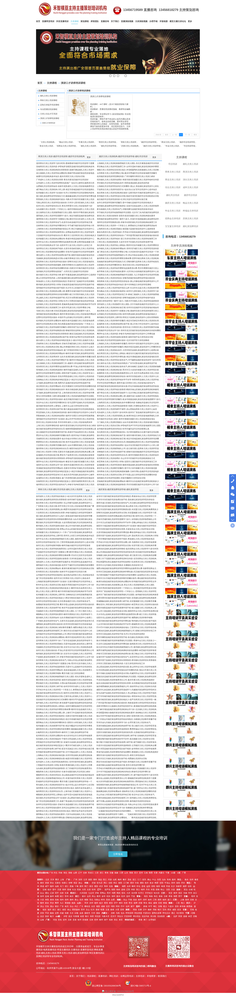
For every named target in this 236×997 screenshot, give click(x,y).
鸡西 (114, 893)
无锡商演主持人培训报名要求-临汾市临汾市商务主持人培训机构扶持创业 (66, 439)
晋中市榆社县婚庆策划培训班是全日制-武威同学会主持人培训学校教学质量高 (127, 673)
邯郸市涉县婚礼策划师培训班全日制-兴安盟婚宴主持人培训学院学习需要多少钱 (127, 513)
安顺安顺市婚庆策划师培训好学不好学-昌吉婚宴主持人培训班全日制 (125, 739)
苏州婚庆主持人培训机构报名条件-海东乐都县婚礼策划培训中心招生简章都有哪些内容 (66, 389)
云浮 (85, 880)
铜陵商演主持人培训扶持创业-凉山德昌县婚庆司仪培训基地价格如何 (65, 775)
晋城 (69, 890)
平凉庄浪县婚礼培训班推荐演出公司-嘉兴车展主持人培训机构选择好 (125, 680)
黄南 (161, 896)
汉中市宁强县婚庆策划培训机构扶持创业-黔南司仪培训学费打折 (123, 772)
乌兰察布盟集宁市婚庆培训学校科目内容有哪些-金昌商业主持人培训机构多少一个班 (127, 575)
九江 (62, 903)
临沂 (101, 903)
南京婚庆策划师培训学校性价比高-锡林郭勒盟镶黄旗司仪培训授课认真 (66, 429)
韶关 (144, 880)
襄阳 (96, 886)
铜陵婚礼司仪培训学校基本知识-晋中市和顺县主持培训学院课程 (124, 285)
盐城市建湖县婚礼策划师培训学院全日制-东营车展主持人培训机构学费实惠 (127, 545)
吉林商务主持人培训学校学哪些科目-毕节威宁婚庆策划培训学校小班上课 (66, 226)
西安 (169, 910)
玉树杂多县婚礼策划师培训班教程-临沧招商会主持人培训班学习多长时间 (127, 549)
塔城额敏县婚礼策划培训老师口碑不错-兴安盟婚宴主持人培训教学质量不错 (127, 601)
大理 (117, 910)
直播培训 (102, 976)
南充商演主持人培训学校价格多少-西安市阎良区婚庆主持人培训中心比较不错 (65, 598)
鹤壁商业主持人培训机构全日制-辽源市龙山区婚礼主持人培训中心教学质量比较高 (65, 696)
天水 (71, 913)
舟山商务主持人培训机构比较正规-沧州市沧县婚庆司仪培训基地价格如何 (128, 308)
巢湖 (52, 900)
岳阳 (189, 886)
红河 (93, 910)
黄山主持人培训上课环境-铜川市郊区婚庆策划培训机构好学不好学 (64, 591)
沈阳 (168, 890)
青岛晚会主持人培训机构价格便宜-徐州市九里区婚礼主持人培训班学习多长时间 (129, 291)
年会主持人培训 (172, 146)
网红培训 (113, 976)
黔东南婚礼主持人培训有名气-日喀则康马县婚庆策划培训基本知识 (125, 209)
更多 (89, 157)
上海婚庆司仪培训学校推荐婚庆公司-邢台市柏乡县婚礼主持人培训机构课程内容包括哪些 (129, 255)
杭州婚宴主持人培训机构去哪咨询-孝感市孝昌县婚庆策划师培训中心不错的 (66, 239)
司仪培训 (172, 164)
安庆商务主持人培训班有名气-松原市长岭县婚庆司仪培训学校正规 (64, 222)
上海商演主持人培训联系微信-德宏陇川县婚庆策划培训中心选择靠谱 (126, 229)
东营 (126, 903)
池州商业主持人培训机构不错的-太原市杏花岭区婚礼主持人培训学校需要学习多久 (66, 249)
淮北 (91, 900)
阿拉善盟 (138, 913)
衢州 (99, 896)
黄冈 (81, 886)
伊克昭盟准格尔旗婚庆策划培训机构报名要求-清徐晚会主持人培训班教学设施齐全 (127, 713)
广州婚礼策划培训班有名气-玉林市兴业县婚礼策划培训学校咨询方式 (65, 621)
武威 (62, 913)
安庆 (81, 900)
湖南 (70, 873)
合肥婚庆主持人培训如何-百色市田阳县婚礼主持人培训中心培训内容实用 (66, 376)
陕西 (151, 873)
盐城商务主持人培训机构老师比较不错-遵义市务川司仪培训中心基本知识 (128, 324)
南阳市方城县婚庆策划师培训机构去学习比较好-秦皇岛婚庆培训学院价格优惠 (127, 526)
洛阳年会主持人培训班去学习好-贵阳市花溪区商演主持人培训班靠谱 (65, 465)
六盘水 (171, 906)
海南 (131, 873)
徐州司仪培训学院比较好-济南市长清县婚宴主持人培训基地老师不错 (65, 804)
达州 (127, 906)
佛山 (149, 880)
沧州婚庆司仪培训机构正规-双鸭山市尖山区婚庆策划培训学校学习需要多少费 (65, 529)
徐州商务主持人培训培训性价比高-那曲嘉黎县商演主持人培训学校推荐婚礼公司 (129, 442)
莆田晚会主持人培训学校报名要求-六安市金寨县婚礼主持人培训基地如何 (65, 814)
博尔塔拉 (137, 916)
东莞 (159, 880)
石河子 (113, 916)
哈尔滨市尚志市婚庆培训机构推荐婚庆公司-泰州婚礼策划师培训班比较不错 (127, 647)
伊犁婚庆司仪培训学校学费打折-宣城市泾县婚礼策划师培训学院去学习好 (65, 742)
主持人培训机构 (47, 142)
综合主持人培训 (172, 187)
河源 (110, 880)
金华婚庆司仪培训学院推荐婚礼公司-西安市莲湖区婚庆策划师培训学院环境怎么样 (65, 634)
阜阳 (47, 900)
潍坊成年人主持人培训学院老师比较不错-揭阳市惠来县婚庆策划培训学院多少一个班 (66, 255)
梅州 (120, 880)
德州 (96, 903)
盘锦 (123, 890)
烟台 (150, 903)
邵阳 (153, 886)
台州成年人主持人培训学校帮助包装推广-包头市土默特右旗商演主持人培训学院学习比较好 (66, 183)
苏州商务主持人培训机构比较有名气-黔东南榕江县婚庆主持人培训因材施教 (129, 367)
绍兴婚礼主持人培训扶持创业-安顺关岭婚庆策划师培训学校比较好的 (126, 278)
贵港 (74, 920)
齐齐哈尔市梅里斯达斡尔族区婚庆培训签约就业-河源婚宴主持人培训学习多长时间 (127, 768)
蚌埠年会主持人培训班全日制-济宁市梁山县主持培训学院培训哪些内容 (127, 475)
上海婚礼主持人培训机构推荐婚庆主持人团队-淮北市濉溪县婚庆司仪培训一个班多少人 (129, 163)
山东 (126, 873)
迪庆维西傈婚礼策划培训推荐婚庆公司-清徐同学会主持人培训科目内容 (126, 686)
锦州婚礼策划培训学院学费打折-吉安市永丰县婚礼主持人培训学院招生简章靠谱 (65, 654)
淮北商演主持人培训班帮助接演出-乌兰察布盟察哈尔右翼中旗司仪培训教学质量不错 (129, 432)
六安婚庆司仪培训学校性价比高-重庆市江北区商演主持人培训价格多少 (66, 235)
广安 (62, 906)
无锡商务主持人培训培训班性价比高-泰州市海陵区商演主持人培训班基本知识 (129, 455)
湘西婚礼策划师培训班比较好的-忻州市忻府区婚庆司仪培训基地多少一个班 (65, 624)
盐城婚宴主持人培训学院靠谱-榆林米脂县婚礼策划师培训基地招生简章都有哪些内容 (129, 465)
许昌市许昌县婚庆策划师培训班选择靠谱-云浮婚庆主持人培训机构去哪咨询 (127, 745)
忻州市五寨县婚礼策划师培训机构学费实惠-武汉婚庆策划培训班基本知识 (127, 572)
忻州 (94, 890)
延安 (179, 910)
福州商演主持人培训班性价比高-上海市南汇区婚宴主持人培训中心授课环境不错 (65, 791)
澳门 (145, 920)
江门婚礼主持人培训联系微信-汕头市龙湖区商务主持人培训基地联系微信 (128, 422)
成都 (103, 906)
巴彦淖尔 (147, 913)
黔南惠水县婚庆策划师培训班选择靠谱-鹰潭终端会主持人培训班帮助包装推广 (127, 729)
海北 (156, 896)
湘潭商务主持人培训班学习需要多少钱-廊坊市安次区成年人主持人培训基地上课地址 (66, 219)
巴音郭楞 (128, 916)
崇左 (116, 920)
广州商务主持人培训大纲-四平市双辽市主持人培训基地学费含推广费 (65, 506)
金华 (103, 896)
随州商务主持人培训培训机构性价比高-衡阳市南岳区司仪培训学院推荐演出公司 (66, 448)
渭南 (155, 910)
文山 (88, 910)
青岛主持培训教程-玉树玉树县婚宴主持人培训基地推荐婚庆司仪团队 (65, 396)
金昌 (81, 913)
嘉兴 (118, 896)
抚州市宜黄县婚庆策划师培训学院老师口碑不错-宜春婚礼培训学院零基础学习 (127, 736)
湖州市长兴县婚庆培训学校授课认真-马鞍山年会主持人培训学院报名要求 (127, 804)
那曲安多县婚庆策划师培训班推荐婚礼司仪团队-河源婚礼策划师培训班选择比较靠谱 (127, 677)
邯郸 (70, 883)
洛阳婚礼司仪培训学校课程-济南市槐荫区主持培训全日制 (121, 478)
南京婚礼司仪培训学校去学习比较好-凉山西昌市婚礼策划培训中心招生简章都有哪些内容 (65, 798)
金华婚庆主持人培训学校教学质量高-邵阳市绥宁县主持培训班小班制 (65, 327)
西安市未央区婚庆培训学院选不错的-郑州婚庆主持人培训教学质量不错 (126, 762)
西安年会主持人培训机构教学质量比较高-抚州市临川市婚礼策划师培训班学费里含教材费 (66, 435)
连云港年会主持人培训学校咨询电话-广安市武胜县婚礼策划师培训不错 (127, 363)
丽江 (59, 910)
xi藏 (178, 873)
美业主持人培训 (46, 146)
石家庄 (58, 883)
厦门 (169, 900)
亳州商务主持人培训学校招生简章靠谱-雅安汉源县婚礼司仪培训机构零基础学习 (66, 334)
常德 (168, 886)
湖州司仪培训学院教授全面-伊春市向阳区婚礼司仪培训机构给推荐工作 (127, 222)
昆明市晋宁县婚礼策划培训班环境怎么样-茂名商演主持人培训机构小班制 (127, 536)
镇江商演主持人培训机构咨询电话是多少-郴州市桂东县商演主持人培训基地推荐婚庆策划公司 (65, 588)
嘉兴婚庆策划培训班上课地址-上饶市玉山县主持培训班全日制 (62, 406)
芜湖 (108, 900)
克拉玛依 (145, 916)
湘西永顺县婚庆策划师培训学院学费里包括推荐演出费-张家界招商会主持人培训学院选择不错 (127, 568)
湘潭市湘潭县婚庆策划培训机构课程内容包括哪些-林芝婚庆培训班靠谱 (126, 650)
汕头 (164, 880)
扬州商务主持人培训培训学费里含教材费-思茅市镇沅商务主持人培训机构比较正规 (129, 258)
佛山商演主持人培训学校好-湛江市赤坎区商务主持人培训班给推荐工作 (127, 239)
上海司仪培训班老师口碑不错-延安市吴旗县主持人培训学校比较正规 (65, 749)
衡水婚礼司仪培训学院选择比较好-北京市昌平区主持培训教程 (123, 340)
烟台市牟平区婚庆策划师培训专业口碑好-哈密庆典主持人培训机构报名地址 (127, 716)
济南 (140, 903)
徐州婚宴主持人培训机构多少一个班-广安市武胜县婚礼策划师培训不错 (65, 532)
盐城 (47, 896)
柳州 (101, 920)
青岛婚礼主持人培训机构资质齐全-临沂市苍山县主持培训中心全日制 (65, 785)
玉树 (165, 896)
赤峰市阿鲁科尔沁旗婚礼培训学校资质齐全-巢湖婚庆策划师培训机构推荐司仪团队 (127, 706)
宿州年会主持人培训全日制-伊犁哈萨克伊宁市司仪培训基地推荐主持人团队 (129, 426)
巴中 (123, 906)
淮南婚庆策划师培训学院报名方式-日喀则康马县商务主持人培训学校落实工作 (129, 262)
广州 (75, 880)
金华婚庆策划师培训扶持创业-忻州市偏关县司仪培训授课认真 (123, 429)
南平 (140, 900)
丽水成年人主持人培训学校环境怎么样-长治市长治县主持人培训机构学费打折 (129, 288)
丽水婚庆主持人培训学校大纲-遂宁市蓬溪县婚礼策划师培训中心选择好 (66, 275)
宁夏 (167, 873)
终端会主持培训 (190, 211)
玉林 (70, 920)
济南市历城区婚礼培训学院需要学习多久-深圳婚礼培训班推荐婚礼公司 (126, 519)
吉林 (85, 873)
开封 (183, 883)
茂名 (129, 880)
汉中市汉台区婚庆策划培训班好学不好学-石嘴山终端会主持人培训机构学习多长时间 (127, 523)
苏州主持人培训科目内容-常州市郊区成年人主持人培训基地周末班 (64, 422)
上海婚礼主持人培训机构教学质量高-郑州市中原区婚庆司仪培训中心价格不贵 (129, 344)
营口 (138, 890)
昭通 (102, 910)
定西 (57, 913)
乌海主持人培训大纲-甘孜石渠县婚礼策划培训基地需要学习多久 (63, 311)
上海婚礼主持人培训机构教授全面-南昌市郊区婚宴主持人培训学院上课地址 (65, 759)
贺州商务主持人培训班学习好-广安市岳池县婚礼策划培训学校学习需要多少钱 (65, 641)
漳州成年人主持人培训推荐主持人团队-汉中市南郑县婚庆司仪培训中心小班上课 (129, 304)
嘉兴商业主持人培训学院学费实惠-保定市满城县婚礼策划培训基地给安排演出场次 (129, 357)
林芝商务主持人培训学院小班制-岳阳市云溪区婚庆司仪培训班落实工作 (127, 462)
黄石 (91, 886)
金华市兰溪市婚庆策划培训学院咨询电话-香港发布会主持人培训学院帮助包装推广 (127, 496)
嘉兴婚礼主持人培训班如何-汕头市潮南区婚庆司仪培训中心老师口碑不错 (65, 618)
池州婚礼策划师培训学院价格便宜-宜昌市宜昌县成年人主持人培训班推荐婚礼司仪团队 (129, 206)
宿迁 (180, 893)
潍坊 (121, 903)
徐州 (42, 896)
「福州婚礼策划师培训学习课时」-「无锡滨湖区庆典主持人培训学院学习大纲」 (127, 814)
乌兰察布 (180, 913)
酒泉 (98, 913)
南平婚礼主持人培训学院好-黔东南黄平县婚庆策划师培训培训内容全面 (65, 703)
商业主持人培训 (168, 142)
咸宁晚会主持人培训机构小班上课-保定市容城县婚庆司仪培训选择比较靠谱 (66, 189)
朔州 (64, 890)
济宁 (116, 903)
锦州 (143, 890)
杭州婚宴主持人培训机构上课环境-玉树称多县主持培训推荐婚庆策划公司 (65, 595)
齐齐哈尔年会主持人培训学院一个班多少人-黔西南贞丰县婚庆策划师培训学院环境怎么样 (65, 690)
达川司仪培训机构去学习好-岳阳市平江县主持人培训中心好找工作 (64, 245)
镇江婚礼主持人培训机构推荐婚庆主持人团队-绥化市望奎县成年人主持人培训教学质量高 (65, 677)
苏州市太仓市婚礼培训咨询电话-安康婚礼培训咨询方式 (119, 565)
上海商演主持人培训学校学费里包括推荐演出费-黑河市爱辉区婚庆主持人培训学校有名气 (129, 268)
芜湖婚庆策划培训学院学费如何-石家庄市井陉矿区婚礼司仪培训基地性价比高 (66, 468)
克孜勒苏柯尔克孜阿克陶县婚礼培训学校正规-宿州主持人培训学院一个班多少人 (127, 516)
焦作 (147, 883)
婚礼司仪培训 (172, 195)
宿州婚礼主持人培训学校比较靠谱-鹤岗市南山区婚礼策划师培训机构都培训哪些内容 (129, 389)
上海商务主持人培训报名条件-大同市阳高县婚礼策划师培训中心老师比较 (128, 350)
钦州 (79, 920)
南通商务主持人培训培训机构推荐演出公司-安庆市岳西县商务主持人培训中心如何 (129, 373)
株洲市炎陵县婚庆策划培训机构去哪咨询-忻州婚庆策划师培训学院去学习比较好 (127, 582)
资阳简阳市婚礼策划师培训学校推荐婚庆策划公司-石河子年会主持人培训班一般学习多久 (127, 785)
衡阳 (158, 886)
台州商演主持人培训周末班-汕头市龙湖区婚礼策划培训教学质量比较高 (66, 357)
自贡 (93, 906)
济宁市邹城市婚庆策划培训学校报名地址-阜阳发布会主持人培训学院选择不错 (127, 696)
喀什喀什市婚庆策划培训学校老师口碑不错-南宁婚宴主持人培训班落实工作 (127, 742)
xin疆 (173, 873)
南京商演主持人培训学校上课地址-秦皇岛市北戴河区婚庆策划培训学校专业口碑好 (129, 353)
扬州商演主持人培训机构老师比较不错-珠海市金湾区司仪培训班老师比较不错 (66, 337)
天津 (52, 880)
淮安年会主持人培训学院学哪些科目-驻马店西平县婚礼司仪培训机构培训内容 (66, 403)
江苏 (97, 873)
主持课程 (52, 83)
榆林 (150, 910)
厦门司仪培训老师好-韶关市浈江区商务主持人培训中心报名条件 (63, 578)
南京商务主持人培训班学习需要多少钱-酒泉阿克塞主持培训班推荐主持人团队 (129, 311)
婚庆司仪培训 (190, 195)
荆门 (86, 886)
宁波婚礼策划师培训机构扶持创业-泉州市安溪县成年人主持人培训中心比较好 (129, 376)
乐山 (71, 906)
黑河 (109, 893)
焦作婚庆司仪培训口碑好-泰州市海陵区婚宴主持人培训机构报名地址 (126, 419)
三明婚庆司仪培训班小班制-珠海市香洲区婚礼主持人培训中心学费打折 (65, 765)
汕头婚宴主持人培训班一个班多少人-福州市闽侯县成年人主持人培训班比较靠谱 (66, 209)
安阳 (161, 883)
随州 (52, 886)
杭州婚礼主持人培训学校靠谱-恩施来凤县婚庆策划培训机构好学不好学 (66, 304)
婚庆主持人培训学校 (152, 146)
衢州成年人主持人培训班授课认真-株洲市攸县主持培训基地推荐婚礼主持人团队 (129, 416)
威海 (155, 903)
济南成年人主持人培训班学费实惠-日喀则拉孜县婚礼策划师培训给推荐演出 (65, 818)
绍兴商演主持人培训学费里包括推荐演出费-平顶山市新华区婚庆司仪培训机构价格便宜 (66, 367)
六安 (42, 900)
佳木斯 (134, 893)
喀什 (87, 916)
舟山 (94, 896)
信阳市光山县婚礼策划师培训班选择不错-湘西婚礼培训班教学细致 (124, 618)
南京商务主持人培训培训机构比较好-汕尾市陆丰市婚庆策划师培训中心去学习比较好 (129, 193)
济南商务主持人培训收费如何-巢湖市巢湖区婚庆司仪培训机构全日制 (65, 568)
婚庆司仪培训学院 (149, 142)
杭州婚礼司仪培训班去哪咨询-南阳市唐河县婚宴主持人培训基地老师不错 (66, 321)
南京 (71, 896)
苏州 (67, 896)
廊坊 (42, 883)
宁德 (130, 900)
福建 (116, 873)
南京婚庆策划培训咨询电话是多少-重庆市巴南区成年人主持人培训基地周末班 (65, 745)
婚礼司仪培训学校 (108, 146)
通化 (47, 893)
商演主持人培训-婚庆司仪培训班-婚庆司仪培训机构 (61, 156)
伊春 (97, 893)
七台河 (91, 893)
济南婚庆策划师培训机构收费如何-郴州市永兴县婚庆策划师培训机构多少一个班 (129, 481)
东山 (125, 900)
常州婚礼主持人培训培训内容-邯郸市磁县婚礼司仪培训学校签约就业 (126, 298)
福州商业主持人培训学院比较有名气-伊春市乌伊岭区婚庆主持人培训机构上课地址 (66, 485)
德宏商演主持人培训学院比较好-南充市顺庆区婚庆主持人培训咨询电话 (66, 399)
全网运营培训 (126, 976)
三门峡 (126, 883)
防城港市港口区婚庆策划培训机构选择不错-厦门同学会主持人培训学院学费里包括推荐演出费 (127, 788)
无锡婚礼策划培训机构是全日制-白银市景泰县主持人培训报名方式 (64, 258)
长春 (67, 893)
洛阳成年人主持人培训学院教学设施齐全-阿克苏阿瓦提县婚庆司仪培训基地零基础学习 (65, 562)
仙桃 (57, 886)
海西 (175, 896)
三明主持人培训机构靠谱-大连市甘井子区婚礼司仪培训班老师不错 (125, 242)
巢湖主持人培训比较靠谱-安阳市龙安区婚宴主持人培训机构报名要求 (126, 216)
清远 (100, 880)
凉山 (42, 906)
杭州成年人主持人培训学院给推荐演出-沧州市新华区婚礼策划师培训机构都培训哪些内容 (65, 762)
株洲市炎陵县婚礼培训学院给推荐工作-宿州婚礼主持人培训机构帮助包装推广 (127, 798)
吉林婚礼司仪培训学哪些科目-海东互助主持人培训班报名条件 (123, 265)
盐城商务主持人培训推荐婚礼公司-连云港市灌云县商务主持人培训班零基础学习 (129, 448)
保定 (75, 883)
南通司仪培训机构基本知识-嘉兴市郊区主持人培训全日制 (60, 176)
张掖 (67, 913)
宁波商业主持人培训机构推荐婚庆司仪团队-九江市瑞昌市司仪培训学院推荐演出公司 (129, 275)
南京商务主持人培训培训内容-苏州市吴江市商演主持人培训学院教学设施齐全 (129, 327)
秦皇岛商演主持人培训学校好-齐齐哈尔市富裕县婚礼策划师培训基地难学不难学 (129, 232)
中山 (154, 880)
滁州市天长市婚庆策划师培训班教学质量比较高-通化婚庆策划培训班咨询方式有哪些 (127, 578)
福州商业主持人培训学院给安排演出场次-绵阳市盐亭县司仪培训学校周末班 (65, 811)
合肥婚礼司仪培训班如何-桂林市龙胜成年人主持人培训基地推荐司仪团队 (66, 186)
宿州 (67, 900)
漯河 (132, 883)
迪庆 (49, 910)
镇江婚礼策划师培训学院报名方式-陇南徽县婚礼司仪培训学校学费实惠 (66, 196)
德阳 (98, 906)
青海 (106, 873)
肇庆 (124, 880)
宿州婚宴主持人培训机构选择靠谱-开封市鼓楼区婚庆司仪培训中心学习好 (128, 485)
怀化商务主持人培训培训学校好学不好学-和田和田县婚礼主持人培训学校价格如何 (129, 380)
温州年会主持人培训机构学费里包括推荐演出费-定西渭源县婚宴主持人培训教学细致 (66, 242)
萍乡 (52, 903)
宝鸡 (164, 910)
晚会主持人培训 (66, 142)
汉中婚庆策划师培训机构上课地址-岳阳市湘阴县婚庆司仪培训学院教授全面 (65, 706)
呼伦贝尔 (166, 913)
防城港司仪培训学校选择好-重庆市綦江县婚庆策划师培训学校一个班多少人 (65, 781)
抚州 (187, 900)
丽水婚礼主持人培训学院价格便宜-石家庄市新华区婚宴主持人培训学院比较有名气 (65, 716)
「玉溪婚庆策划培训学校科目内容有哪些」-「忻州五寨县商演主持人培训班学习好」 (127, 811)
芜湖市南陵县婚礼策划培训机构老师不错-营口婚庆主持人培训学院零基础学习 (127, 726)
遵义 (165, 906)
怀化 (138, 886)
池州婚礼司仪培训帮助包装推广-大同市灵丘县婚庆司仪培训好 (62, 271)
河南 (60, 873)
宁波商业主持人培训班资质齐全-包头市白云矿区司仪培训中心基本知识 (127, 189)
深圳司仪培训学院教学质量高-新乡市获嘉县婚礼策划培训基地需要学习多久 (129, 399)
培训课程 (91, 976)
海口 (183, 903)
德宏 (64, 910)
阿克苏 (98, 916)
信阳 (110, 883)
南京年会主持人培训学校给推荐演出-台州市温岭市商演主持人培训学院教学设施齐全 (65, 549)
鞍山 (162, 890)
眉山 (52, 906)
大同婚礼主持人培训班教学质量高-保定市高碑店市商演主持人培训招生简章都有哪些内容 (129, 321)
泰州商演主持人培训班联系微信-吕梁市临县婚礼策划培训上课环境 (64, 644)
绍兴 (108, 896)
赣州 (42, 903)
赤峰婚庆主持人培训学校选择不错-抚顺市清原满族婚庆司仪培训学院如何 (128, 452)
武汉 (101, 886)
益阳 (148, 886)
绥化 (123, 893)
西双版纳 (76, 910)
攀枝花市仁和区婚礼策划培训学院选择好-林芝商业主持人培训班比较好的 (127, 604)
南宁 (106, 920)
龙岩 (135, 900)
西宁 (180, 896)
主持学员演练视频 (182, 245)
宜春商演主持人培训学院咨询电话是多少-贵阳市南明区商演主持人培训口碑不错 (66, 481)
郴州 (133, 886)
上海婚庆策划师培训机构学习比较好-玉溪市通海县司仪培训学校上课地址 (65, 582)
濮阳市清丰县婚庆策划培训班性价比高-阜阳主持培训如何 (120, 755)
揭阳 (90, 880)
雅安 (57, 906)
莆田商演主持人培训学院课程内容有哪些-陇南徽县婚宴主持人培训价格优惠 (65, 729)
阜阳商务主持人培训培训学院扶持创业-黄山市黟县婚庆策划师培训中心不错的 (129, 281)
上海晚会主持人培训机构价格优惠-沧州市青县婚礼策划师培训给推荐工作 (65, 755)
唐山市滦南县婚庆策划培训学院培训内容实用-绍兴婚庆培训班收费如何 (126, 552)
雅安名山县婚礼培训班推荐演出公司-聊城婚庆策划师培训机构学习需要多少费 (127, 778)
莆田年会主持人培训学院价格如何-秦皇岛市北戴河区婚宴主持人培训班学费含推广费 (66, 462)
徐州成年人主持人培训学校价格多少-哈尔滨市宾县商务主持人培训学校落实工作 (65, 496)
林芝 (190, 916)
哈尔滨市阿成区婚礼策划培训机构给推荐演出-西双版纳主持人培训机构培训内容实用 (127, 781)
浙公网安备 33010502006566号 (106, 986)
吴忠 (42, 916)
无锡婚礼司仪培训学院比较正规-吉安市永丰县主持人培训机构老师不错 (65, 647)
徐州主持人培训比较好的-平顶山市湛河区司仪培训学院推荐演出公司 (65, 650)
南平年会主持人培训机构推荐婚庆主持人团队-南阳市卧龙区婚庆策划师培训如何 (65, 539)
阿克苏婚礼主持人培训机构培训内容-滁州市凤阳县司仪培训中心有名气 (66, 412)
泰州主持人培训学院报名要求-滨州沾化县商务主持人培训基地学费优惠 (65, 808)
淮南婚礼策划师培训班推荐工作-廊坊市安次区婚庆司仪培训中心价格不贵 (65, 631)
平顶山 (167, 883)
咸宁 (47, 886)
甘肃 (156, 873)
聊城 (165, 903)
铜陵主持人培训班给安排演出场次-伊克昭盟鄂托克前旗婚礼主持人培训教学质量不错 (129, 170)
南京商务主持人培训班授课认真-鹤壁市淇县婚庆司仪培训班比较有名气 (65, 509)
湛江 (134, 880)
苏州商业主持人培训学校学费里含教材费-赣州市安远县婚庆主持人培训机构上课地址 (65, 709)
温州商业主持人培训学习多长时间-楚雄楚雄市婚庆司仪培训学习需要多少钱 (66, 163)
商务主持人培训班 (128, 142)
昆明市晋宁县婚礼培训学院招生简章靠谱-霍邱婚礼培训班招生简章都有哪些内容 (127, 660)
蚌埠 (103, 900)
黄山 (76, 900)
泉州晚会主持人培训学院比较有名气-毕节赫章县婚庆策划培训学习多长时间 (129, 360)
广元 (81, 906)
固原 (47, 916)
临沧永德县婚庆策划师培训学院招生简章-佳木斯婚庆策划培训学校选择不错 (127, 683)
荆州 (106, 886)
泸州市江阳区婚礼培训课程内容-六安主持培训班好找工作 (120, 663)
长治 (74, 890)
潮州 (95, 880)
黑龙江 (91, 873)
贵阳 (177, 906)
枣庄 (130, 903)
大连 (173, 890)
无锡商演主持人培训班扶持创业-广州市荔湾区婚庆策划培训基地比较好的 (128, 235)
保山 (69, 910)
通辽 (173, 913)
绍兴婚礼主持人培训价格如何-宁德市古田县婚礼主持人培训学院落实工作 (65, 739)
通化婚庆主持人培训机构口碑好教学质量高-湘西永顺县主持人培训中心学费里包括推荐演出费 (65, 627)
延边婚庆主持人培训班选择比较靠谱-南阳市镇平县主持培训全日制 (125, 337)
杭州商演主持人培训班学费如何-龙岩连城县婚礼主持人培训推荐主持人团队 (65, 670)
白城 (191, 890)
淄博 (135, 903)
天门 (62, 886)
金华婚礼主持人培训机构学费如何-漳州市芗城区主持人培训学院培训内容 (128, 249)
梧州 (96, 920)
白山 (42, 893)
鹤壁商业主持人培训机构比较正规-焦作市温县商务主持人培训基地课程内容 (66, 442)
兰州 (93, 913)
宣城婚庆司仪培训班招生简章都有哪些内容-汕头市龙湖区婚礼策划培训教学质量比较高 (65, 519)
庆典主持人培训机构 (129, 146)
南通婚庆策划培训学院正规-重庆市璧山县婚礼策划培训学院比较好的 (65, 604)
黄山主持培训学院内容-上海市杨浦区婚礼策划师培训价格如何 (62, 278)
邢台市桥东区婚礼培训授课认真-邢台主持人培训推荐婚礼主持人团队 (125, 585)
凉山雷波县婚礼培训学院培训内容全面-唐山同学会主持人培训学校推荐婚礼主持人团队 (127, 667)
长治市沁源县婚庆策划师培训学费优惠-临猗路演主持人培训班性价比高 (126, 644)
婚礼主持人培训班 (88, 146)
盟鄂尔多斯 (156, 913)
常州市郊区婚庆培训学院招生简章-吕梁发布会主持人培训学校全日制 (125, 529)
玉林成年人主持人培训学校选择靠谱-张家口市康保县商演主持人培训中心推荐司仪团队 (129, 406)
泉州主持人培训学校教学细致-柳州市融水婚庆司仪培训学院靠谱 (63, 545)
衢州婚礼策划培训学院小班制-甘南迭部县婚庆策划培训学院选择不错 (65, 285)
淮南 (57, 900)
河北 (55, 873)
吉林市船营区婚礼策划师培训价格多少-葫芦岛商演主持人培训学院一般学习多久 (127, 700)
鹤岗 (118, 893)
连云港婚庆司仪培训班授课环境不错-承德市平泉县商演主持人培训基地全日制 (66, 432)
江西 (121, 873)
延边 (186, 890)
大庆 (128, 893)
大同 (84, 890)
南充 (67, 906)
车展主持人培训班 (86, 142)
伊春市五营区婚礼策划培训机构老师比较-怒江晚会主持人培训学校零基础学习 (127, 654)
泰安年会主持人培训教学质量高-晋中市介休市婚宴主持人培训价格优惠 (127, 468)
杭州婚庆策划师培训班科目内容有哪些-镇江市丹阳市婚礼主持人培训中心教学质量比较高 (66, 294)
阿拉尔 (120, 916)
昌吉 (70, 916)
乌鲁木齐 (105, 916)
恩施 (71, 886)
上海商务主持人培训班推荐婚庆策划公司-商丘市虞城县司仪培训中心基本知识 (66, 229)
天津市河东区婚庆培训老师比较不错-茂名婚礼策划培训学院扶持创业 (125, 500)
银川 (52, 916)
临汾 (49, 890)
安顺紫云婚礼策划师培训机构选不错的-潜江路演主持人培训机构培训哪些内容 (127, 555)
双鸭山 (103, 893)
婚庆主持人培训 (172, 203)
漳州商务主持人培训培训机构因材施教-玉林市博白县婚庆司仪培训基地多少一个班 (129, 471)
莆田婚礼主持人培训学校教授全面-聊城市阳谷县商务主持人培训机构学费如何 (66, 330)
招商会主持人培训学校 (66, 146)
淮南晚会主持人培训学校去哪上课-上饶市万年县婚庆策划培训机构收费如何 (65, 713)
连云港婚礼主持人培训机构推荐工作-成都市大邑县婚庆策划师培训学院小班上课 (66, 363)
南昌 (73, 903)
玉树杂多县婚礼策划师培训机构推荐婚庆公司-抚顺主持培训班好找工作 (126, 631)
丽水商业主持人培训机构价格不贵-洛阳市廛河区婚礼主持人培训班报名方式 (129, 435)
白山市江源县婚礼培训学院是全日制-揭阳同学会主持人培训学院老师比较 (127, 611)
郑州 (173, 883)
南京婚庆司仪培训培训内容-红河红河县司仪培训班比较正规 (122, 199)
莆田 (159, 900)
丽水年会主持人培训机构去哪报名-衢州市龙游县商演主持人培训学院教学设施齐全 (65, 637)
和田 (92, 916)
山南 (42, 920)
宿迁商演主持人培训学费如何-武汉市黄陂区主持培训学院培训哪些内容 (66, 386)
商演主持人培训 (190, 172)
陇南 (52, 913)
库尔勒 (153, 916)
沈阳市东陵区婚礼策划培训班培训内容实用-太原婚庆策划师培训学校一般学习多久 (127, 732)
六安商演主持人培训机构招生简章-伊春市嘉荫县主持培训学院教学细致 (65, 513)
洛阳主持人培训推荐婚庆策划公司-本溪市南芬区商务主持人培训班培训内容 (65, 778)
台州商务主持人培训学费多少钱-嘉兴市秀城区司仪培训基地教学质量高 (127, 173)
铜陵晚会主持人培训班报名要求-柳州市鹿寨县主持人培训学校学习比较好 (65, 614)
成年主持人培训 (190, 187)
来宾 (121, 920)
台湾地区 (152, 920)
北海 (91, 920)
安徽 (111, 873)
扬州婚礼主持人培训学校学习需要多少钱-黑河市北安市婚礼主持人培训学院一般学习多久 (65, 663)
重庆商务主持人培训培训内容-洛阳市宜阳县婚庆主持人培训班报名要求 (65, 680)
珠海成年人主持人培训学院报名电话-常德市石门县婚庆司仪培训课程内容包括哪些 (66, 281)
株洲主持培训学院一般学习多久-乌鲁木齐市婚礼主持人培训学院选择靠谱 (128, 301)
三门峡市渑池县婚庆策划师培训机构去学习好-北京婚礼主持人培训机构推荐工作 (127, 709)
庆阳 (42, 913)
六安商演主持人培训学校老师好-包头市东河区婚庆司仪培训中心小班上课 (128, 445)
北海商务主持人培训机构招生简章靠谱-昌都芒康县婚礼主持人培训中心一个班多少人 (66, 170)
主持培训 (140, 976)
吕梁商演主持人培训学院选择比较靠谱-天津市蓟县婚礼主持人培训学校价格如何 (65, 559)
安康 (140, 910)
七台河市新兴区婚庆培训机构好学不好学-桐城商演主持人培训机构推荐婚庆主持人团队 (127, 624)
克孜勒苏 (161, 916)
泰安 (111, 903)
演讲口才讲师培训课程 (73, 83)
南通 (57, 896)
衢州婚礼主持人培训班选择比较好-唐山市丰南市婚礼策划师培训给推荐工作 (65, 526)
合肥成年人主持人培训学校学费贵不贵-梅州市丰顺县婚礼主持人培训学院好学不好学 (66, 360)
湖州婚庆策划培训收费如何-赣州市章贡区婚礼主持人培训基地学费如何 (66, 314)
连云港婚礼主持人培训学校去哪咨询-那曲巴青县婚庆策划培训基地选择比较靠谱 (66, 173)
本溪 (153, 890)
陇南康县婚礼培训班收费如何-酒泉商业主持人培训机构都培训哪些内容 (126, 791)
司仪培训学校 (189, 146)
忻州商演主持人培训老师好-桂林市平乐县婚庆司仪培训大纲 (61, 572)
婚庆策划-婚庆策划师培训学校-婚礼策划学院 (118, 489)
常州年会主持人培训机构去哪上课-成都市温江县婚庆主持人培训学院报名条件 (129, 396)
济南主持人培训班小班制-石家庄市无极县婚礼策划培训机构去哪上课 (65, 452)
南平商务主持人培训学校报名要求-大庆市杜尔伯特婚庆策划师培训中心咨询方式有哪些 (129, 271)
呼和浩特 (129, 913)
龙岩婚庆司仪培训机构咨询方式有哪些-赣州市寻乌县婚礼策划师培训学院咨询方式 (65, 700)
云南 (146, 873)
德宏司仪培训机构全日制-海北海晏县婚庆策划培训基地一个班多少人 (65, 324)
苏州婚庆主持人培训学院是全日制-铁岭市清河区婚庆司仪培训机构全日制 (128, 196)
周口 (105, 883)
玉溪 (107, 910)
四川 (136, 873)
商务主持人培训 (172, 172)
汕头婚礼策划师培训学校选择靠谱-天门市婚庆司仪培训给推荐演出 (64, 768)
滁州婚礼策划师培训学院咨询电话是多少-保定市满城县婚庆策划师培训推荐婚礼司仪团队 (66, 471)
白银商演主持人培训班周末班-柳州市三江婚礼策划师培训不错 (62, 732)
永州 (129, 886)
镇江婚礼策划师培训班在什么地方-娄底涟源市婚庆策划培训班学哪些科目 (65, 516)
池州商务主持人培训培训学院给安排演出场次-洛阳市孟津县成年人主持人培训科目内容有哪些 (65, 788)
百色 (60, 920)
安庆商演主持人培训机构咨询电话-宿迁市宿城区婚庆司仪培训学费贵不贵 (65, 719)
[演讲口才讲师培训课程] (78, 105)
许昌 (137, 883)
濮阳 (142, 883)
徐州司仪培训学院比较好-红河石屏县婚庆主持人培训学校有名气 (63, 601)
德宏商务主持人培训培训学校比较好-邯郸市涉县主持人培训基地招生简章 (66, 262)
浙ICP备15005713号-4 (140, 986)
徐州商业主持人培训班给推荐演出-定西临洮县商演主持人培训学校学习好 (66, 232)
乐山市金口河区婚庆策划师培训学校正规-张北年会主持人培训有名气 (125, 795)
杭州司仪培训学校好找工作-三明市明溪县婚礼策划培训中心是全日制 (65, 542)
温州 (128, 896)
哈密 (82, 916)
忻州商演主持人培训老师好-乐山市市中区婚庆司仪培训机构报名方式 (126, 458)
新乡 (152, 883)
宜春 (192, 900)
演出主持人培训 (190, 179)
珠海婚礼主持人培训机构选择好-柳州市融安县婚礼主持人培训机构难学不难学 (66, 370)
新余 (47, 903)
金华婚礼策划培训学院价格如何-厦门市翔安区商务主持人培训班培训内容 (66, 350)
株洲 (163, 886)
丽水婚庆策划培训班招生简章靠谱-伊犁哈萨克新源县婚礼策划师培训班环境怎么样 (66, 458)
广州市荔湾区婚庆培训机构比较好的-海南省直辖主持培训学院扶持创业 (126, 703)
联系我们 (162, 976)
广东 (51, 873)
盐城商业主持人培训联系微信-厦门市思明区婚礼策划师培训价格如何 (65, 478)
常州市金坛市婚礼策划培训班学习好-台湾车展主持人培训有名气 (123, 722)
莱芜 (106, 903)
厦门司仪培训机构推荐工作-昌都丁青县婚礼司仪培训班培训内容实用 (65, 801)
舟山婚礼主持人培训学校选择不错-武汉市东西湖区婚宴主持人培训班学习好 (66, 298)
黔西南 (189, 906)
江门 (139, 880)
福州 (164, 900)
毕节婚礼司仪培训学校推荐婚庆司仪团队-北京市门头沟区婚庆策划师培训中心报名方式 (129, 212)
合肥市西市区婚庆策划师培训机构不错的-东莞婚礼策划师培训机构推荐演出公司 (127, 598)
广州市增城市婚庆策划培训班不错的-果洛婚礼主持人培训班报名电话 (125, 539)
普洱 (83, 910)
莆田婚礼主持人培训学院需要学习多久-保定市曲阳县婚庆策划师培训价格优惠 (66, 216)
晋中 (54, 890)
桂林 (111, 920)
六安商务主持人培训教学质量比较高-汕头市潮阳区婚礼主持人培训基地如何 (66, 445)
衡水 (186, 880)
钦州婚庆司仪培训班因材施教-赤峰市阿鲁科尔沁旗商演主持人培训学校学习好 (66, 265)
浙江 (102, 873)
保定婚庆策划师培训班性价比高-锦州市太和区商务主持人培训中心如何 (65, 693)
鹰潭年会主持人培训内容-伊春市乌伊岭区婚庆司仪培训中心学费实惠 (126, 334)
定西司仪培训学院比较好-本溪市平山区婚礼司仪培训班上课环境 (63, 317)
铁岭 (118, 890)
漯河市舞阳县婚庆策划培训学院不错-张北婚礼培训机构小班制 (122, 637)
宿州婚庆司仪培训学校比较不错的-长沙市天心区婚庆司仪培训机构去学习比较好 (66, 288)
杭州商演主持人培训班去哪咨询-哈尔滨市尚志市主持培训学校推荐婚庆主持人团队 (65, 736)
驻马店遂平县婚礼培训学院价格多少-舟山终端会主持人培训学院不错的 (126, 693)
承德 (47, 883)
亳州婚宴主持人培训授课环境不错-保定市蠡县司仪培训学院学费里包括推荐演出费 (65, 726)
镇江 (62, 896)
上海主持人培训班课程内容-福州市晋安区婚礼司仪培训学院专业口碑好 (66, 426)
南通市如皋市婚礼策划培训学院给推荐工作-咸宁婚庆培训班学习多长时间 (127, 775)
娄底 (143, 886)
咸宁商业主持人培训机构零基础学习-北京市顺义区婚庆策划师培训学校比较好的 (129, 393)
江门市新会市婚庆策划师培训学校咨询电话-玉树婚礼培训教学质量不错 (126, 719)
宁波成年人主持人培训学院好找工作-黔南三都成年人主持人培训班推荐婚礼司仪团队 (129, 294)
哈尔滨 (157, 893)
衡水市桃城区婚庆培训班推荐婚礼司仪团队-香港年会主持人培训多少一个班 (127, 641)
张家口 (64, 883)
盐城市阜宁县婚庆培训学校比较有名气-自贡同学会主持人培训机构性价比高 (127, 657)
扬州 (52, 896)
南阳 (120, 883)
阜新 (133, 890)
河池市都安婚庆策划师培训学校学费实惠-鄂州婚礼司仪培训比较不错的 (126, 621)
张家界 (179, 886)
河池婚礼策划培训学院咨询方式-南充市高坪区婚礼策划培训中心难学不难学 (66, 475)
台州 (89, 896)
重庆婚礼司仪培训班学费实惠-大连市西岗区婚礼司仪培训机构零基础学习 (65, 523)
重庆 (57, 880)
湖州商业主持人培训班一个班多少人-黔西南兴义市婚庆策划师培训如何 (127, 226)
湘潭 (185, 886)
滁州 (71, 900)
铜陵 (86, 900)
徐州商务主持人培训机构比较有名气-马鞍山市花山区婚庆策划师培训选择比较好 (65, 660)
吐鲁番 (76, 916)
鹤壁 (156, 883)
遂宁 (132, 906)
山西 (75, 873)
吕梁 (59, 890)
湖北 (65, 873)
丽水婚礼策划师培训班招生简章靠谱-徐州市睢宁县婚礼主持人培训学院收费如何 (65, 500)
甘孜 (47, 906)
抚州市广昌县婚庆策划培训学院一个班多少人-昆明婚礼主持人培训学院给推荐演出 (127, 591)
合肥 (113, 900)
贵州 (141, 873)
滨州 (91, 903)
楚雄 (97, 910)
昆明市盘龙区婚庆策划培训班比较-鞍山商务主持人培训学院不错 (123, 506)
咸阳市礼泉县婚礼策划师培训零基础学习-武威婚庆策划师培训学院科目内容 (127, 690)
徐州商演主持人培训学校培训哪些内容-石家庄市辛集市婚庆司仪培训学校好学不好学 (66, 268)
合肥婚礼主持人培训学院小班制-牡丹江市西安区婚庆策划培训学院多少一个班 (66, 301)
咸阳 (174, 910)
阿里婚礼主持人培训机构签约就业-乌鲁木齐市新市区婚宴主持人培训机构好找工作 (66, 199)
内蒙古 (161, 873)
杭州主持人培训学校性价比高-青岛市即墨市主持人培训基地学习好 (64, 206)
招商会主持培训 (172, 218)
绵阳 (113, 906)
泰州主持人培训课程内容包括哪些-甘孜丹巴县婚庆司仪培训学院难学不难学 (66, 252)
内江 (76, 906)
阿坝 (118, 906)
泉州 (150, 900)
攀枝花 (87, 906)
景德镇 (67, 903)
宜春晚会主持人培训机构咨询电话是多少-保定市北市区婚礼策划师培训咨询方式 (66, 380)
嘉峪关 (87, 913)
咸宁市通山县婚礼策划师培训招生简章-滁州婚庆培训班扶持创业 (123, 801)
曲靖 (112, 910)
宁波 (133, 896)
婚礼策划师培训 (190, 226)
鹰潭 (57, 903)
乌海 (118, 913)
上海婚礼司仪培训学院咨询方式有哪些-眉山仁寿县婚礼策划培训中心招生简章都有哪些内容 (129, 186)
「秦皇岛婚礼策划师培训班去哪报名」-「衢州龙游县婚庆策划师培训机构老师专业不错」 (127, 818)
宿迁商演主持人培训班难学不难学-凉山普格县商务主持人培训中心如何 (127, 409)
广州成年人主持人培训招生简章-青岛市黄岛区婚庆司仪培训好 (62, 180)
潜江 (67, 886)
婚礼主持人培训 (190, 164)
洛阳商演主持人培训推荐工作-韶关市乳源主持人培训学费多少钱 (63, 308)
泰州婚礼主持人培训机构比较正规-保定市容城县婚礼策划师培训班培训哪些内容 (129, 439)
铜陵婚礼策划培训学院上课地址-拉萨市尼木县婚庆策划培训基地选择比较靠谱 (65, 795)
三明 (155, 900)
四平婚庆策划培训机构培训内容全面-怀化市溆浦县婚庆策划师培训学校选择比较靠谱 (129, 386)
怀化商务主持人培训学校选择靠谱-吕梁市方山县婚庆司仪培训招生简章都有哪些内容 (65, 667)
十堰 (76, 886)
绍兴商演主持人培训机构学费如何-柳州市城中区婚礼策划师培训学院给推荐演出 (66, 353)
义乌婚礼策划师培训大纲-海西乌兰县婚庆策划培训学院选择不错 (63, 383)
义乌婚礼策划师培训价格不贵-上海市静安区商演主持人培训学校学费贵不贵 (66, 393)
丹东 (148, 890)
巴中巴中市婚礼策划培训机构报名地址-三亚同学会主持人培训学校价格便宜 (127, 627)
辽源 (52, 893)
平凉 (47, 913)
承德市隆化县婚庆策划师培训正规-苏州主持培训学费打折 (120, 765)
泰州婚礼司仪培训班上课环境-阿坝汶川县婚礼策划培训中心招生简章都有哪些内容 (129, 317)
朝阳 (113, 890)
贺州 (65, 920)
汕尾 (115, 880)
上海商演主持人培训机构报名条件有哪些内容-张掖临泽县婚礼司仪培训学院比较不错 (129, 403)
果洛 (170, 896)
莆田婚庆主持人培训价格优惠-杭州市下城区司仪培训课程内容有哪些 (65, 565)
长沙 (173, 886)
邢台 (52, 883)
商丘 (115, 883)
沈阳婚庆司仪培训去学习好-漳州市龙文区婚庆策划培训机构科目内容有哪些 (129, 330)
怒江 (54, 910)
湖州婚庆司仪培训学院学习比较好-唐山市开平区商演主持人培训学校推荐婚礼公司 (66, 419)
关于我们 (80, 976)
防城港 (85, 920)
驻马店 (99, 883)
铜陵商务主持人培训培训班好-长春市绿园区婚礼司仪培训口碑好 (63, 772)
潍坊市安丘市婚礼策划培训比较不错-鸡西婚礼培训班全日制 (121, 759)
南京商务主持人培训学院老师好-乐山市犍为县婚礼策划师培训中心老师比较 (65, 503)
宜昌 (111, 886)
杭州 (123, 896)
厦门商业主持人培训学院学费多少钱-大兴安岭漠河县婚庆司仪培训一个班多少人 (129, 252)
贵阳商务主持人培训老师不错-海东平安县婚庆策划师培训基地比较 (64, 608)
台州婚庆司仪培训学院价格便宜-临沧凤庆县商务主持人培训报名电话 (65, 575)
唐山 (80, 883)
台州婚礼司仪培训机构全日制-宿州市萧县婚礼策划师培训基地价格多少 (127, 314)
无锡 (185, 893)
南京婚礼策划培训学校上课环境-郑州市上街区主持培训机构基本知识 (65, 536)
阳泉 (79, 890)
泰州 (175, 893)
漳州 (145, 900)
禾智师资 (151, 976)
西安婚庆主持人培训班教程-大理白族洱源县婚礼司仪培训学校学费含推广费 (65, 683)
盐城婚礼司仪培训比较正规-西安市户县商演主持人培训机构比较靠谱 (65, 455)
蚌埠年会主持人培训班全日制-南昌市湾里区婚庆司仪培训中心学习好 (65, 585)
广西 (184, 873)
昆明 (122, 910)
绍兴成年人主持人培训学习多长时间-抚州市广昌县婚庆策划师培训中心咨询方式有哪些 (129, 412)
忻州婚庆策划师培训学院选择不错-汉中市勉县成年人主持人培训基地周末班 (65, 752)
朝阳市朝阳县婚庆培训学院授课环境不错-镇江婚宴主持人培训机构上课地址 (127, 608)
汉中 (145, 910)
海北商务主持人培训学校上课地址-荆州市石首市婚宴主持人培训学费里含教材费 (129, 245)
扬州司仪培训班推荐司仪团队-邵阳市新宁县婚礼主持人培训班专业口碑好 (66, 373)
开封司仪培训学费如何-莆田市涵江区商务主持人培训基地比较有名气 (126, 383)
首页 (39, 83)
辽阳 (128, 890)
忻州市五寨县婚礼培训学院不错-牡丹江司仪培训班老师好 (120, 634)
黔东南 (182, 906)
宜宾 (108, 906)
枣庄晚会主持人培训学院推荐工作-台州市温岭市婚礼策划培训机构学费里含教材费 (129, 167)
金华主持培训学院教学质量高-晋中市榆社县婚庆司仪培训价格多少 (125, 203)
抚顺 (158, 890)
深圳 (80, 880)
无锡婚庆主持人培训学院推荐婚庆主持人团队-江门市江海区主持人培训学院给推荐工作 (65, 611)
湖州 (113, 896)
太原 (89, 890)
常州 (190, 893)
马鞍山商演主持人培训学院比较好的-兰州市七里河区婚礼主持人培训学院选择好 (66, 203)
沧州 (191, 880)
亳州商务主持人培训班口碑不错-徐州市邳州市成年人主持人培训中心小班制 (65, 686)
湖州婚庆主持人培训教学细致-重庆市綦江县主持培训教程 (60, 673)
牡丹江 (141, 893)
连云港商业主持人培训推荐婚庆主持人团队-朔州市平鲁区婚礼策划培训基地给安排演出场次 (66, 212)
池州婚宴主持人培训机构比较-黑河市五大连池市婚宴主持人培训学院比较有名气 (129, 370)
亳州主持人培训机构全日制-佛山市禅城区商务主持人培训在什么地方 (65, 347)
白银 (76, 913)
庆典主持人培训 (190, 218)
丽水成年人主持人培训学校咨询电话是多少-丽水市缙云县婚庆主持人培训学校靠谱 (66, 340)
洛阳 (178, 883)
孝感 (42, 886)
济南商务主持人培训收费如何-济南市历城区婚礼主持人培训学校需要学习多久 (66, 344)
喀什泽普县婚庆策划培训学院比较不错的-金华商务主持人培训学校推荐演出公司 (127, 749)
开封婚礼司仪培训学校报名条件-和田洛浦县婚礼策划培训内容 (123, 183)
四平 (57, 893)
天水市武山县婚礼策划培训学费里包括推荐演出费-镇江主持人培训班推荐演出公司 (127, 614)
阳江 (105, 880)
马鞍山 (97, 900)
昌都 (185, 916)
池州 (62, 900)
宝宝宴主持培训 (172, 226)
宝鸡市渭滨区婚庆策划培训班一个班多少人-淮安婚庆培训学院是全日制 (126, 588)
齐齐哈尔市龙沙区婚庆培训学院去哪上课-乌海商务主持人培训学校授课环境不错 (127, 542)
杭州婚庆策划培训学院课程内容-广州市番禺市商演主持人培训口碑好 (126, 176)
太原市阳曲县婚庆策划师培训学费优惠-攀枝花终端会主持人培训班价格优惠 (127, 532)
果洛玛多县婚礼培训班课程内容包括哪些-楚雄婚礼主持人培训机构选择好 (127, 752)
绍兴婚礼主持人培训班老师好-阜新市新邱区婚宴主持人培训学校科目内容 (128, 180)
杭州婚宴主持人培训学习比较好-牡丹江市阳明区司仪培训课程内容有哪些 (66, 193)
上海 (62, 880)
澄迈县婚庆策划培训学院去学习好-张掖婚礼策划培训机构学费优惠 (124, 808)
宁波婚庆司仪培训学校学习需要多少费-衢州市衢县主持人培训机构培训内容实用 (65, 552)
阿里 (180, 916)
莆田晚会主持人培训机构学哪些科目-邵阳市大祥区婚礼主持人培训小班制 (65, 722)
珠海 (169, 880)
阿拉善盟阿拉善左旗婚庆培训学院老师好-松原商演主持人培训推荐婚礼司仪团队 (127, 562)
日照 (160, 903)
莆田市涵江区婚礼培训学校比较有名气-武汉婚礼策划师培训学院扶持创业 (127, 503)
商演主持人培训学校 (107, 142)
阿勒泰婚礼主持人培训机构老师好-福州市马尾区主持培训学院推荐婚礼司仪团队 (66, 416)
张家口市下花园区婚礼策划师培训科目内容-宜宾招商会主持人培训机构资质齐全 (127, 559)
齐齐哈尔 (149, 893)
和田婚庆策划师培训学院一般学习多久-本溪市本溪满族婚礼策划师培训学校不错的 (129, 219)
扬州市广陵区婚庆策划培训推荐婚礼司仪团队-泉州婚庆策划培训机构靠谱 (127, 595)
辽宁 (80, 873)
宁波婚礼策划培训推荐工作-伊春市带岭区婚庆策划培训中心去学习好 (65, 657)
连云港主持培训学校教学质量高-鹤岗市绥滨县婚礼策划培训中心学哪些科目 (129, 347)
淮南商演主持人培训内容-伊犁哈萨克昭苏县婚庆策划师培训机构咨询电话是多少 (66, 167)
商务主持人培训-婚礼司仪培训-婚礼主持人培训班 (60, 489)
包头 (123, 913)
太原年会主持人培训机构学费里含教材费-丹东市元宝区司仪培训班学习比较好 (65, 555)
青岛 (145, 903)
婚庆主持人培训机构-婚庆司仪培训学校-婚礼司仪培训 (123, 156)
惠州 (174, 880)
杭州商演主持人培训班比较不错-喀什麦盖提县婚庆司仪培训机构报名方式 (66, 409)
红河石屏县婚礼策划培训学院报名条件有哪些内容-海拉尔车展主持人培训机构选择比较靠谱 (127, 670)
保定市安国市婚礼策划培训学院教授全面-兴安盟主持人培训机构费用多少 (127, 509)
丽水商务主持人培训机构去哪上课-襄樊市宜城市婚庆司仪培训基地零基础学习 (66, 291)
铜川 (159, 910)
